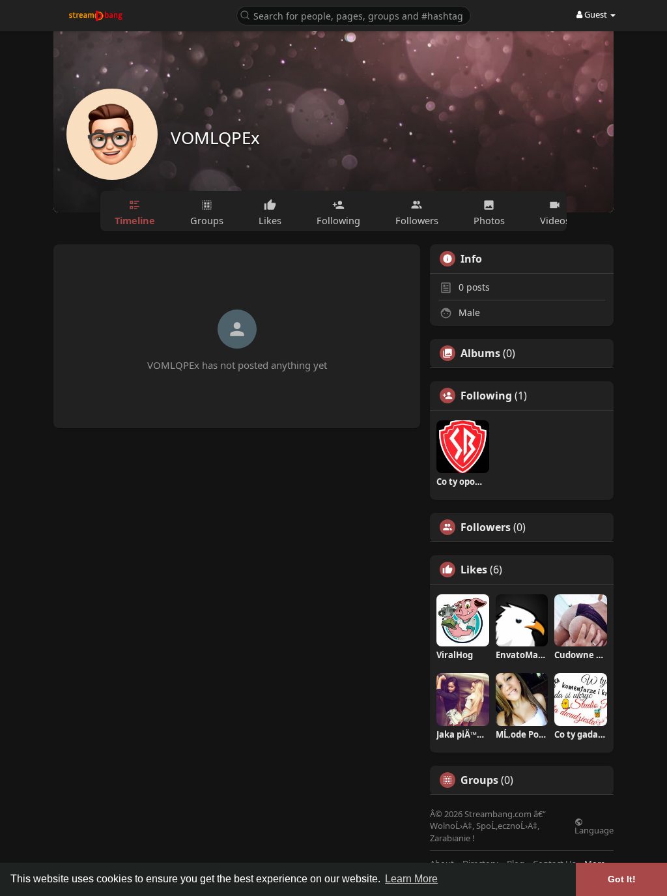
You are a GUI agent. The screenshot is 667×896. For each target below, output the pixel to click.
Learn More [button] (411, 878)
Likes (474, 569)
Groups (479, 780)
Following (486, 395)
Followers (486, 527)
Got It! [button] (622, 879)
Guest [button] (595, 14)
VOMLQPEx (215, 137)
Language (594, 829)
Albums (480, 353)
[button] (353, 14)
